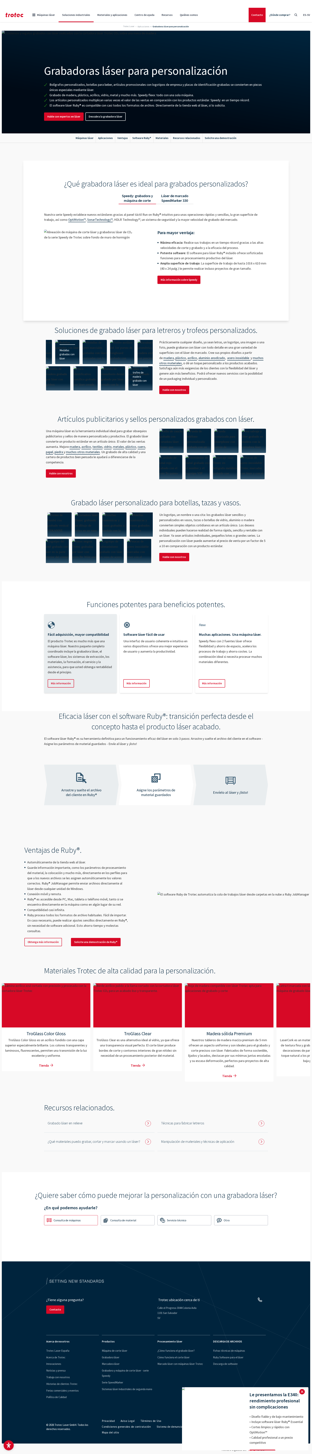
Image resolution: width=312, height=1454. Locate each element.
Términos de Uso (150, 1421)
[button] (9, 1445)
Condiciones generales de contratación (126, 1426)
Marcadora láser (111, 1364)
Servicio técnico (176, 1220)
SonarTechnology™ (100, 220)
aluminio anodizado (211, 358)
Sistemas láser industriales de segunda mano (127, 1389)
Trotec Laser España (57, 1350)
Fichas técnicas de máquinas (229, 1350)
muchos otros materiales (83, 452)
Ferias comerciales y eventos (62, 1390)
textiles (97, 447)
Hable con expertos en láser (63, 116)
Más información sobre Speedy (179, 279)
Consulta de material (123, 1220)
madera (168, 358)
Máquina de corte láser (114, 1350)
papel (49, 452)
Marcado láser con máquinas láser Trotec (180, 1364)
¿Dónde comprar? (279, 15)
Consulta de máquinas (67, 1220)
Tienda (44, 1065)
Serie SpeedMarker (112, 1382)
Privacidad (108, 1421)
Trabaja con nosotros (58, 1377)
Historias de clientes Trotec (61, 1384)
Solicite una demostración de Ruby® (95, 942)
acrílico (192, 358)
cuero (141, 447)
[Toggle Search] (295, 15)
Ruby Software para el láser (228, 1357)
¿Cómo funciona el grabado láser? (176, 1350)
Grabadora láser (110, 1357)
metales (118, 447)
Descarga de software (225, 1364)
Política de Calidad (56, 1397)
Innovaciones (53, 1364)
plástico (180, 358)
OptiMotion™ (77, 220)
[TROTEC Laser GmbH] (14, 15)
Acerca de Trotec (55, 1357)
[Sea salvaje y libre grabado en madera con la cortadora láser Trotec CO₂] (226, 441)
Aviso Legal (128, 1421)
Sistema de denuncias (170, 1426)
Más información (61, 683)
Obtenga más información (43, 942)
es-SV (306, 15)
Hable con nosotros (174, 390)
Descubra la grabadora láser (105, 116)
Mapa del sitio (110, 1432)
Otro (227, 1220)
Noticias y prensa (56, 1370)
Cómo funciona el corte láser (173, 1357)
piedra (59, 452)
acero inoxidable (239, 358)
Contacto (257, 15)
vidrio (108, 447)
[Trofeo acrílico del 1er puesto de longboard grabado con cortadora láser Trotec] (85, 352)
